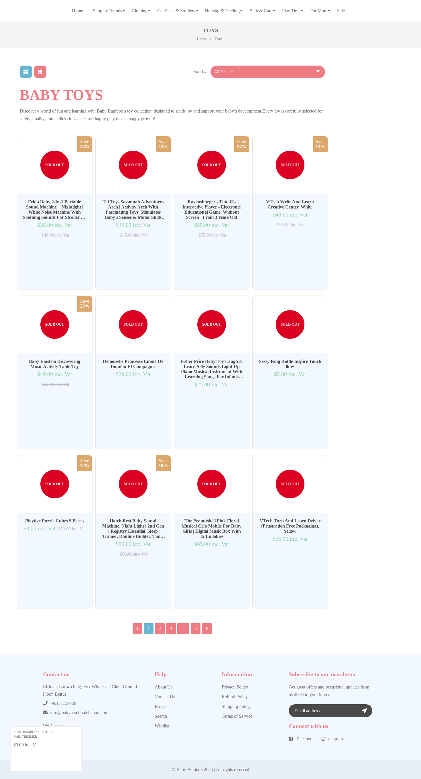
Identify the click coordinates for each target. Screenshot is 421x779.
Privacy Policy (235, 686)
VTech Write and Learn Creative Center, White (290, 204)
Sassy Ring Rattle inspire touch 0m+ (290, 364)
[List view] (40, 72)
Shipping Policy (236, 706)
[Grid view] (26, 72)
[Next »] (207, 628)
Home (201, 39)
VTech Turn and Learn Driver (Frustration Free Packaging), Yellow (290, 526)
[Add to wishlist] (55, 250)
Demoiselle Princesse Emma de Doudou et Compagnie (133, 364)
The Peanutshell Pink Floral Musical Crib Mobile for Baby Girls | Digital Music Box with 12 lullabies (211, 528)
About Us (163, 686)
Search (161, 716)
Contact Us (165, 696)
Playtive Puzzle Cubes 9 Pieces (54, 520)
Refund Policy (235, 696)
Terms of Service (237, 716)
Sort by (199, 71)
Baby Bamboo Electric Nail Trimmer (33, 734)
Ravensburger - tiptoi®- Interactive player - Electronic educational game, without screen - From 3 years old (211, 209)
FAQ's (160, 706)
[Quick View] (49, 250)
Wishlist (162, 725)
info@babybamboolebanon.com (79, 712)
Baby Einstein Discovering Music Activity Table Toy (54, 364)
